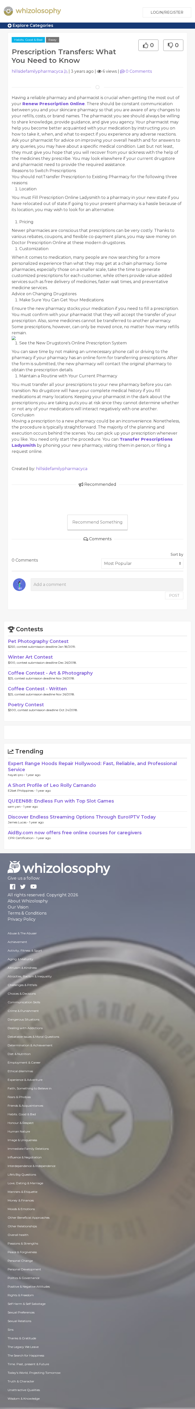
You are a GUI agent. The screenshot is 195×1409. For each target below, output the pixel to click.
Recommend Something (97, 522)
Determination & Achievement (30, 1045)
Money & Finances (21, 1200)
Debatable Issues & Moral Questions (33, 1037)
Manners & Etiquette (22, 1192)
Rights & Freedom (21, 1295)
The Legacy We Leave (23, 1347)
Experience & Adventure (25, 1080)
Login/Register (167, 12)
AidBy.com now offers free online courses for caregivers (75, 833)
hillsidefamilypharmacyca (37, 71)
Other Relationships (22, 1226)
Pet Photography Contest (38, 641)
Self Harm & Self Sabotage (26, 1304)
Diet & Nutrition (19, 1054)
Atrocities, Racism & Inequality (30, 976)
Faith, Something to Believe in (30, 1088)
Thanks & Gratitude (22, 1338)
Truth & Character (21, 1381)
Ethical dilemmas (20, 1071)
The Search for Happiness (26, 1355)
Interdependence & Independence (31, 1166)
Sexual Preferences (21, 1312)
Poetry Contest (26, 705)
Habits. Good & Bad (28, 40)
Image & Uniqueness (22, 1140)
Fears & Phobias (19, 1097)
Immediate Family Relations (28, 1149)
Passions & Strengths (23, 1243)
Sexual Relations (19, 1321)
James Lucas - (18, 822)
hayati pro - (17, 775)
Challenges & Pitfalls (22, 985)
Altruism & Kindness (22, 968)
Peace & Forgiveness (22, 1252)
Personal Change (20, 1261)
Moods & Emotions (21, 1209)
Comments (139, 71)
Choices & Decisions (22, 993)
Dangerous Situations (23, 1019)
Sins (10, 1329)
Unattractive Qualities (24, 1390)
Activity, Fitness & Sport (25, 950)
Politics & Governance (23, 1278)
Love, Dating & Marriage (25, 1183)
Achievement (17, 942)
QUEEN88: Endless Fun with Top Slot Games (61, 801)
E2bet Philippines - (22, 790)
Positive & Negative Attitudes (29, 1286)
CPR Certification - (22, 838)
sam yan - (15, 806)
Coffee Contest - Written (37, 689)
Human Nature (19, 1131)
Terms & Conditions (27, 913)
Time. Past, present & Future (28, 1364)
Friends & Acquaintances (25, 1105)
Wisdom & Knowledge (24, 1398)
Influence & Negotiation (25, 1157)
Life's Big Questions (22, 1174)
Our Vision (18, 907)
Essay (52, 40)
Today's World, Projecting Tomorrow (34, 1373)
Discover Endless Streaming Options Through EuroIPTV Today (82, 817)
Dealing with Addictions (25, 1028)
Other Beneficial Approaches (29, 1217)
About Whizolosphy (28, 901)
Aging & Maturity (20, 959)
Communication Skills (24, 1002)
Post (174, 595)
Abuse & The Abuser (22, 933)
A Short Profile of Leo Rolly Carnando (52, 785)
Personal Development (24, 1269)
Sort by (177, 554)
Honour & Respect (21, 1123)
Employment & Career (24, 1062)
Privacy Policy (22, 919)
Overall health (18, 1235)
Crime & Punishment (23, 1011)
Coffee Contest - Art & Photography (50, 673)
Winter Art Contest (30, 657)
